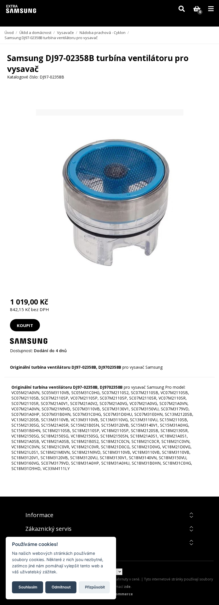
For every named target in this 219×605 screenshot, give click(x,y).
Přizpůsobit (95, 587)
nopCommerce (119, 594)
